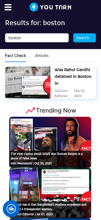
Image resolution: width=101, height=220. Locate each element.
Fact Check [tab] (15, 55)
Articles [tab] (42, 55)
